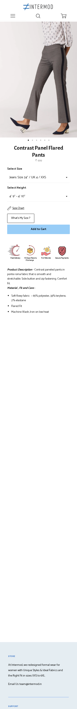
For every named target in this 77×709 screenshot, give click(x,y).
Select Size (14, 169)
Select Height (16, 188)
